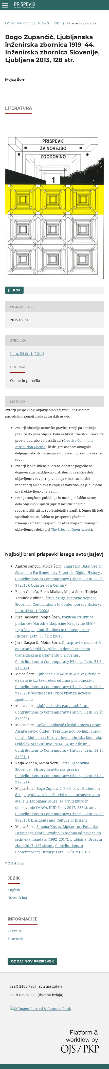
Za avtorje (16, 938)
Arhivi (23, 23)
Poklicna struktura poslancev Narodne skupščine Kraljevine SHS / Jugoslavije (55, 623)
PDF (16, 290)
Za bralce (15, 931)
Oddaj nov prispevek (32, 961)
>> (22, 862)
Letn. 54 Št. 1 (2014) (48, 23)
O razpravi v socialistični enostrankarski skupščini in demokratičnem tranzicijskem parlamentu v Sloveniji (59, 649)
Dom (9, 23)
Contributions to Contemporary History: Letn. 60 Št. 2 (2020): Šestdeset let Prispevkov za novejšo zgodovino (59, 693)
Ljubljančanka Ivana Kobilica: (62, 705)
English (14, 889)
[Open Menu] (5, 5)
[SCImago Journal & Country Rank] (40, 1008)
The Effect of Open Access (71, 529)
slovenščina (17, 897)
